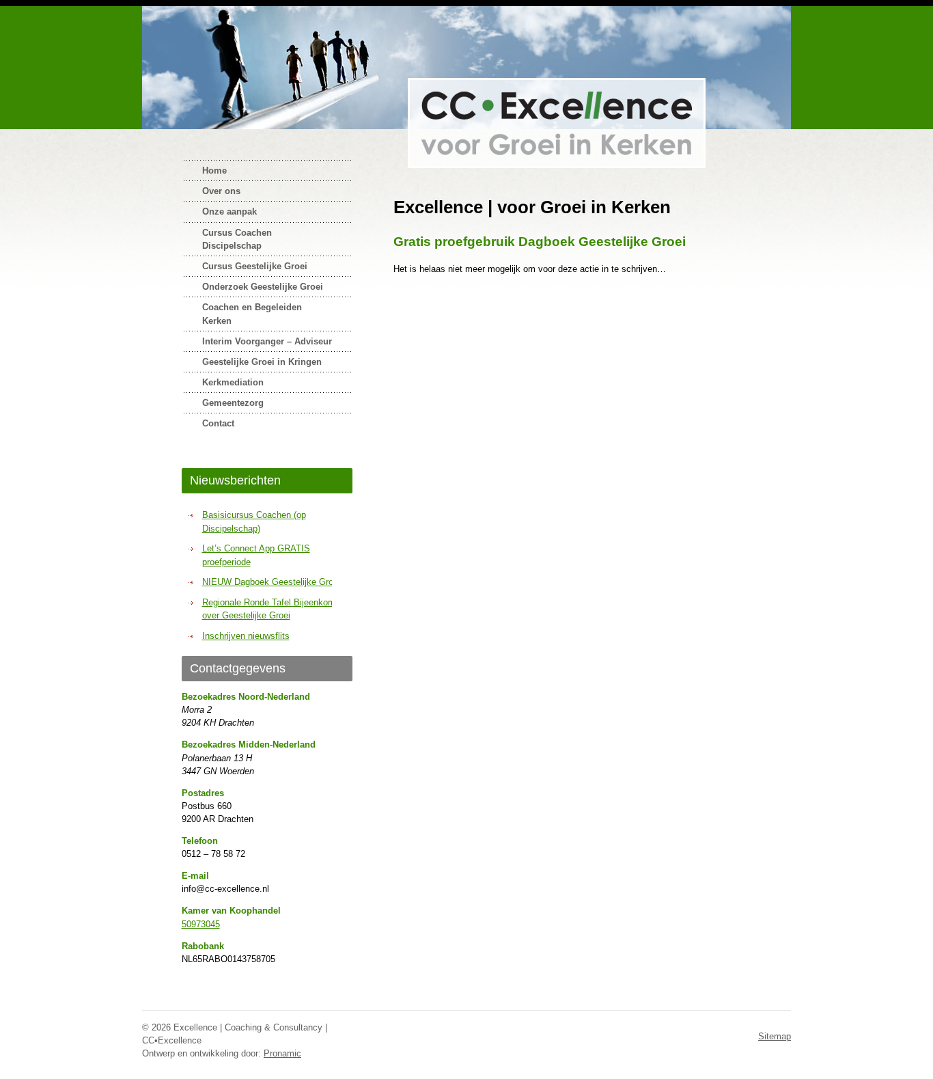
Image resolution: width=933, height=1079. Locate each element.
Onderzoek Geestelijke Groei (262, 287)
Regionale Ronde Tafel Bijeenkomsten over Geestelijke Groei (277, 609)
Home (214, 170)
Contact (218, 423)
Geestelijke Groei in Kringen (262, 362)
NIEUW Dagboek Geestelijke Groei (271, 582)
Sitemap (774, 1036)
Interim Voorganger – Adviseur (267, 341)
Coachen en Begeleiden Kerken (252, 313)
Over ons (221, 191)
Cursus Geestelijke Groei (254, 266)
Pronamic (282, 1053)
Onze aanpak (229, 211)
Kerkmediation (233, 382)
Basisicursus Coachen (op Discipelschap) (254, 522)
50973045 (201, 924)
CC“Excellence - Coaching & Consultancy (557, 123)
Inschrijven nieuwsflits (246, 636)
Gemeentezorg (233, 403)
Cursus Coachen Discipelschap (237, 239)
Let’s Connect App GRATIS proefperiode (256, 555)
